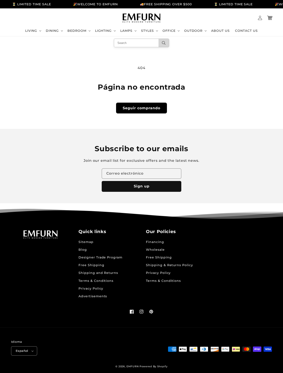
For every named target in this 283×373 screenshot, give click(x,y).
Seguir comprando (141, 108)
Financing (155, 242)
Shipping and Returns (98, 273)
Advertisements (92, 296)
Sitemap (86, 242)
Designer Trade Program (100, 257)
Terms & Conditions (95, 281)
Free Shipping (91, 265)
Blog (82, 250)
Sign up (141, 186)
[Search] (164, 43)
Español (22, 350)
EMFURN (132, 366)
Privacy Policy (90, 288)
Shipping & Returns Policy (169, 265)
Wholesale (155, 250)
